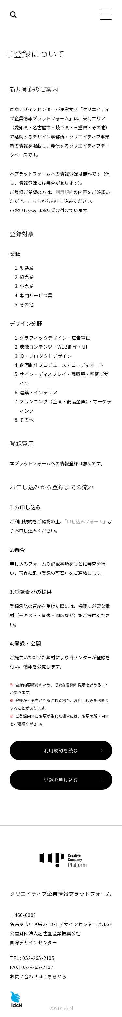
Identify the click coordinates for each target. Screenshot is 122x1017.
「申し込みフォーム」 (86, 521)
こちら (34, 201)
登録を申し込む (61, 780)
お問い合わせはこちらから (38, 976)
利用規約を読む (61, 750)
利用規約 (64, 192)
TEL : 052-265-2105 (32, 958)
